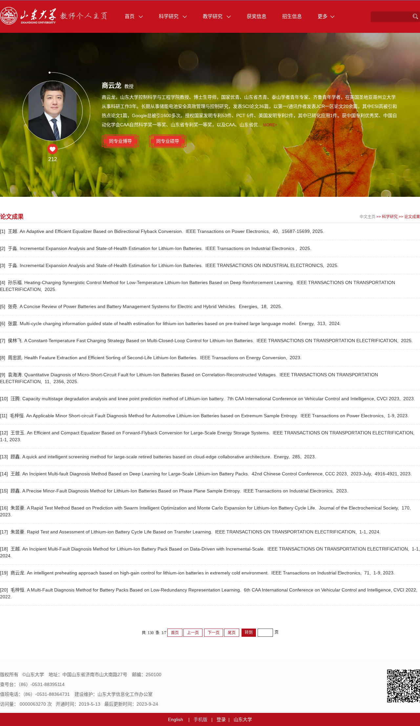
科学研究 (169, 16)
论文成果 (412, 217)
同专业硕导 (167, 141)
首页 (130, 16)
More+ (270, 125)
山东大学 (243, 719)
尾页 (232, 633)
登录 (221, 719)
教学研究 (213, 16)
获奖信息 (256, 16)
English (175, 719)
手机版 (200, 719)
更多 (322, 16)
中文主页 (367, 217)
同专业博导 (120, 141)
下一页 (214, 633)
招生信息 (292, 16)
